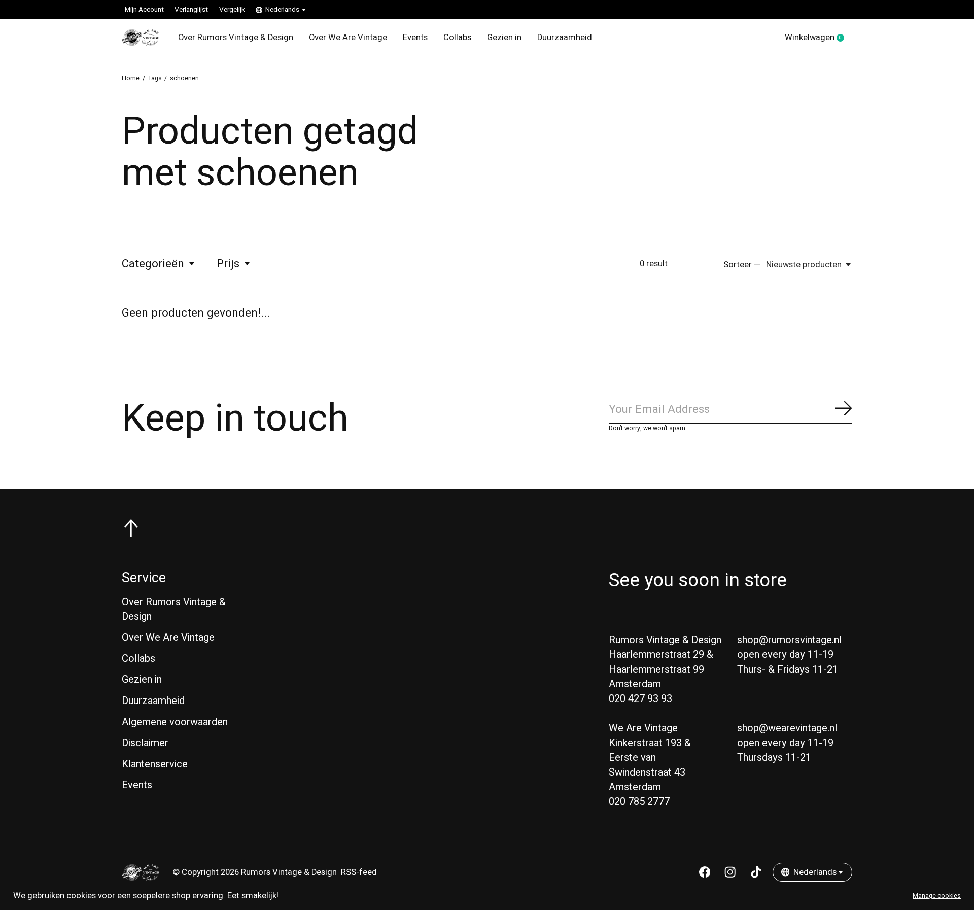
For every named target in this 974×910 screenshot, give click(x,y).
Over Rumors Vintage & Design (235, 37)
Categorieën (153, 264)
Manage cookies (937, 895)
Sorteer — (741, 265)
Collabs (457, 37)
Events (415, 37)
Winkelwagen (818, 38)
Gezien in (504, 37)
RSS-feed (359, 872)
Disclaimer (145, 743)
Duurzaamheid (564, 37)
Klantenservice (155, 764)
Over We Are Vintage (348, 37)
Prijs (228, 264)
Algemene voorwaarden (175, 722)
